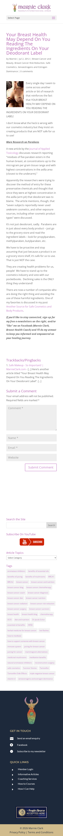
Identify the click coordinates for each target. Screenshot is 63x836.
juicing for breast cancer (34, 646)
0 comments (26, 71)
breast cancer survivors (39, 609)
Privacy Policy (17, 832)
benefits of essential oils (38, 571)
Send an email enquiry (28, 738)
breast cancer (22, 582)
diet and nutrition (22, 619)
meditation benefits (38, 657)
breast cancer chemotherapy (38, 587)
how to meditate (14, 635)
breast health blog (29, 614)
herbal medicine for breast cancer (21, 630)
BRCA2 (10, 582)
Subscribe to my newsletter (31, 751)
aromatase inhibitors (16, 571)
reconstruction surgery (44, 662)
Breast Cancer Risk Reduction (30, 62)
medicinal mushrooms (16, 657)
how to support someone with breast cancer (26, 641)
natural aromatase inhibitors (19, 662)
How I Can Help (26, 788)
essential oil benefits (16, 625)
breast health (13, 614)
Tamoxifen (44, 668)
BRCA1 (51, 576)
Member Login (25, 769)
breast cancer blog (15, 587)
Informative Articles (28, 774)
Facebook (22, 744)
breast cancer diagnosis (38, 592)
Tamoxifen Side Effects (17, 673)
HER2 (30, 625)
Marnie (13, 58)
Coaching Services (27, 778)
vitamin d (11, 678)
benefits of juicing (14, 576)
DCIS (9, 619)
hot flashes (44, 630)
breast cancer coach (16, 592)
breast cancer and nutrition (42, 582)
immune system (14, 646)
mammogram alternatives (36, 652)
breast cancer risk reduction (42, 603)
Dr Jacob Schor (38, 619)
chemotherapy (46, 614)
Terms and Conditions (40, 832)
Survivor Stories (30, 668)
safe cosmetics (13, 668)
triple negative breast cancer (42, 673)
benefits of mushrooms (35, 576)
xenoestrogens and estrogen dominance (35, 678)
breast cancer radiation (17, 603)
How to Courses (26, 783)
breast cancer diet (15, 598)
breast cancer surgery (16, 609)
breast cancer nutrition (35, 598)
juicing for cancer (14, 652)
